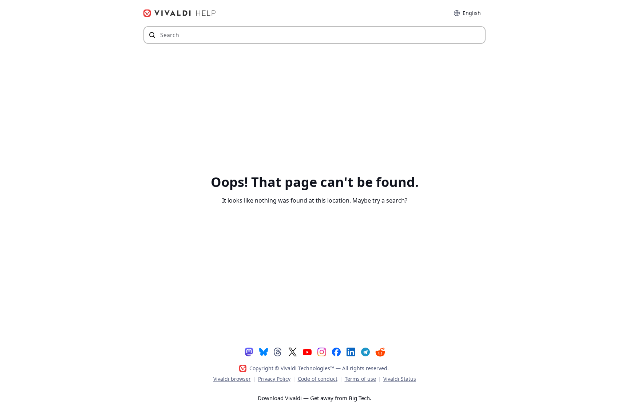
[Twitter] (292, 351)
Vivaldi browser (232, 378)
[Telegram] (365, 351)
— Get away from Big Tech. (314, 398)
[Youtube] (307, 351)
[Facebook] (336, 351)
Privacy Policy (274, 378)
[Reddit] (380, 352)
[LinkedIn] (350, 351)
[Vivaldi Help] (179, 13)
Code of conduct (317, 378)
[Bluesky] (263, 351)
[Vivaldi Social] (249, 351)
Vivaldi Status (399, 378)
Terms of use (360, 378)
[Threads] (278, 351)
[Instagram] (321, 351)
